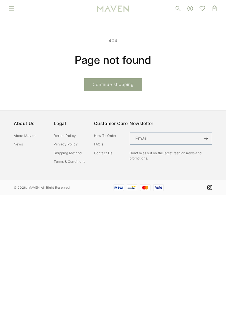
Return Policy (65, 136)
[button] (12, 8)
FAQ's (99, 144)
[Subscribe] (206, 138)
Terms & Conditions (69, 161)
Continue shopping (113, 84)
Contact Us (103, 153)
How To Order (105, 136)
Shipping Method (68, 153)
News (18, 144)
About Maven (25, 136)
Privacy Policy (66, 144)
